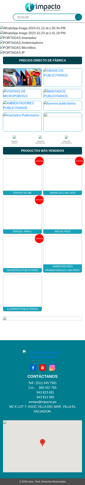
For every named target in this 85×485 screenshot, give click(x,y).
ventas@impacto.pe (43, 402)
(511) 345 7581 (46, 383)
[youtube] (42, 367)
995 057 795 (48, 387)
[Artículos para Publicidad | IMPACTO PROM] (42, 7)
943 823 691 (45, 392)
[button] (42, 442)
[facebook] (33, 367)
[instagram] (52, 367)
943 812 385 (45, 397)
